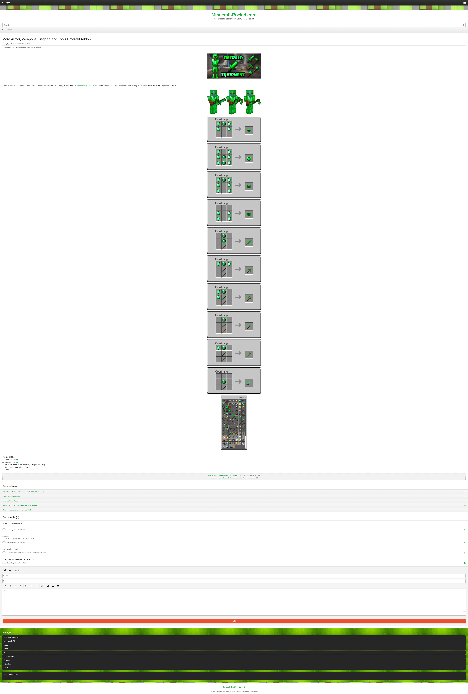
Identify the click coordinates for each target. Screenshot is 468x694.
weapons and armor (84, 86)
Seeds (6, 668)
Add (234, 621)
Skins (6, 652)
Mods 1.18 (22, 47)
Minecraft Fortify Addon (11, 496)
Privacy (226, 687)
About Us (233, 687)
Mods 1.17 (30, 47)
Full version (10, 29)
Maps (6, 649)
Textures (7, 660)
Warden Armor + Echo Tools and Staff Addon (19, 505)
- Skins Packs (9, 656)
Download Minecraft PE (13, 637)
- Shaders (7, 664)
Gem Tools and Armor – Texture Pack (16, 510)
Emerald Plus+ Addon (10, 501)
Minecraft (14, 462)
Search (463, 25)
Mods (6, 645)
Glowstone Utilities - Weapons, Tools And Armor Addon (23, 492)
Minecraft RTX (9, 641)
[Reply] (464, 530)
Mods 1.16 (37, 47)
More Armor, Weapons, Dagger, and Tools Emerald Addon (46, 39)
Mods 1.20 (7, 47)
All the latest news (11, 674)
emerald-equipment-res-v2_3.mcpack (223, 478)
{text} (5, 591)
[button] (5, 586)
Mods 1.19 (15, 47)
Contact (242, 687)
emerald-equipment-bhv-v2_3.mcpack (222, 475)
